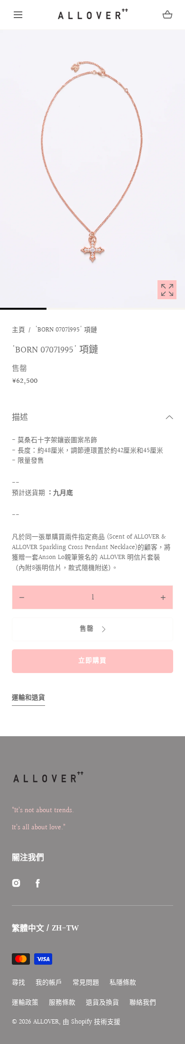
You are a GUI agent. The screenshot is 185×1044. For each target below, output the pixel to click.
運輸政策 (25, 1003)
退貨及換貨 (102, 1003)
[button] (18, 15)
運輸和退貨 (28, 698)
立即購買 (92, 660)
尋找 (18, 983)
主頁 (18, 330)
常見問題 (86, 983)
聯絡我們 (143, 1003)
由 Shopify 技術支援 (91, 1022)
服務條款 (62, 1003)
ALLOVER (46, 1022)
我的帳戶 (49, 983)
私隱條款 (123, 983)
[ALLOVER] (92, 14)
